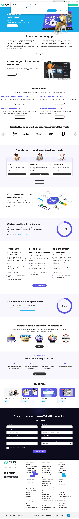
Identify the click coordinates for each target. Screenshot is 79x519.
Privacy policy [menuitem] (49, 515)
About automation (59, 104)
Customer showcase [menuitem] (63, 507)
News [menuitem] (62, 474)
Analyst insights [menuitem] (62, 494)
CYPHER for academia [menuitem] (31, 470)
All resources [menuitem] (61, 487)
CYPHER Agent (11, 74)
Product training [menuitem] (45, 492)
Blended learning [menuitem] (46, 498)
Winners (10, 206)
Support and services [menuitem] (30, 479)
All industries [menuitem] (29, 485)
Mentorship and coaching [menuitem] (48, 489)
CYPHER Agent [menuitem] (31, 474)
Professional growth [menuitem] (46, 483)
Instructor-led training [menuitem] (47, 505)
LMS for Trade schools (61, 174)
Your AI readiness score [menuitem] (31, 466)
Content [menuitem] (30, 476)
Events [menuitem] (62, 476)
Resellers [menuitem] (61, 479)
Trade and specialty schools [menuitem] (32, 507)
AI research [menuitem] (61, 492)
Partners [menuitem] (60, 477)
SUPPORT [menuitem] (76, 1)
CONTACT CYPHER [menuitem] (69, 1)
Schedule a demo (72, 5)
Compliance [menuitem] (45, 485)
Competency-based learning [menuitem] (48, 507)
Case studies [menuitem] (61, 505)
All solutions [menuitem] (45, 464)
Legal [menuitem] (42, 515)
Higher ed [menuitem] (28, 505)
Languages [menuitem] (36, 515)
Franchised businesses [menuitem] (31, 490)
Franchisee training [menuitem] (46, 474)
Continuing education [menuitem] (47, 496)
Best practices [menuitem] (62, 503)
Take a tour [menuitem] (30, 472)
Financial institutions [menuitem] (30, 488)
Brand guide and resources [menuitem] (65, 496)
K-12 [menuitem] (27, 503)
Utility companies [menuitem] (30, 501)
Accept (51, 10)
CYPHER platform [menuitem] (30, 464)
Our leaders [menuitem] (61, 468)
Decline (61, 10)
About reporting (59, 117)
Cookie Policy (28, 6)
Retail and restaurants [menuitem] (31, 498)
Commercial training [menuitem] (46, 472)
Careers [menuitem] (62, 470)
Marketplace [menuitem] (29, 477)
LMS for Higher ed (39, 174)
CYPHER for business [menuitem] (30, 468)
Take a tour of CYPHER (39, 285)
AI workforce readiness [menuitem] (47, 479)
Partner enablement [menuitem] (46, 470)
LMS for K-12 (17, 174)
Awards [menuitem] (60, 472)
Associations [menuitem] (29, 487)
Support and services (39, 374)
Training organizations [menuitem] (31, 500)
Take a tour (39, 55)
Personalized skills (19, 104)
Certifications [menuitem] (45, 509)
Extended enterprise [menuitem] (46, 466)
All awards (39, 346)
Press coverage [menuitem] (62, 498)
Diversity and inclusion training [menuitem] (49, 490)
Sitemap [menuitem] (57, 515)
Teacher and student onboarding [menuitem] (49, 503)
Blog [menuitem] (59, 488)
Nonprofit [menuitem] (28, 494)
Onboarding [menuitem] (45, 476)
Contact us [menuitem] (61, 481)
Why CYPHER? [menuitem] (62, 464)
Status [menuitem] (62, 515)
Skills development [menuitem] (46, 481)
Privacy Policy (21, 447)
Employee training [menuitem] (46, 477)
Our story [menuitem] (61, 466)
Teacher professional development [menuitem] (50, 502)
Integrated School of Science (21, 234)
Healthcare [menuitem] (28, 492)
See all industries (39, 182)
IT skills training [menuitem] (45, 494)
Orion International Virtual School (27, 310)
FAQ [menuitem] (59, 490)
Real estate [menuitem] (28, 496)
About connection (19, 117)
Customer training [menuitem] (46, 468)
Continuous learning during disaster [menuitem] (50, 500)
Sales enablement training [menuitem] (48, 487)
